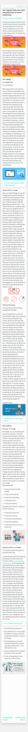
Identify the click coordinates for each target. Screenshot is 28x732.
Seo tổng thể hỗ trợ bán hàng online (13, 420)
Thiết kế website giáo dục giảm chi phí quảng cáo (14, 184)
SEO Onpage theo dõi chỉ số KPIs (12, 18)
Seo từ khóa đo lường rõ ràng (13, 623)
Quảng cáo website (8, 8)
